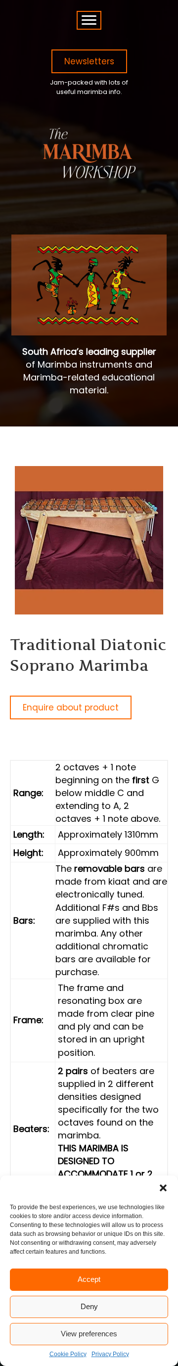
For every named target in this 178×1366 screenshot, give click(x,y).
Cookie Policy (68, 1354)
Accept (89, 1279)
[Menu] (89, 20)
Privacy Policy (110, 1354)
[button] (163, 1188)
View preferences (89, 1333)
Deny (89, 1306)
